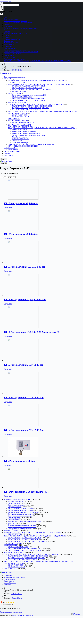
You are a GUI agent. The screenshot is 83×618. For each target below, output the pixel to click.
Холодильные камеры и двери (14, 59)
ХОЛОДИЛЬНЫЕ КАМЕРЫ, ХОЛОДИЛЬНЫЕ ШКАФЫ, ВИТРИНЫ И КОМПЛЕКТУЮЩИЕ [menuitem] (41, 128)
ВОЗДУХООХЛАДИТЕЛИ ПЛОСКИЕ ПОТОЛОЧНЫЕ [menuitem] (31, 89)
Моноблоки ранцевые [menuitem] (19, 137)
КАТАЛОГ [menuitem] (8, 79)
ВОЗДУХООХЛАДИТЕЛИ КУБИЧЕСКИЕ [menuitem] (27, 88)
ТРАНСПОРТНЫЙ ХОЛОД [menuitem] (18, 102)
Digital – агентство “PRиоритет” (23, 615)
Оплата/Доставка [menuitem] (10, 583)
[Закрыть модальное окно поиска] (1, 3)
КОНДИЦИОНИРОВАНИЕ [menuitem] (18, 120)
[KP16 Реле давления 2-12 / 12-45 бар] (23, 360)
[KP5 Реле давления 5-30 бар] (23, 456)
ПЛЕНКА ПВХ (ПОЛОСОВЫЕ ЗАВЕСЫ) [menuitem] (27, 109)
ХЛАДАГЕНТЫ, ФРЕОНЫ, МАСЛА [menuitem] (21, 124)
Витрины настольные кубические (15, 21)
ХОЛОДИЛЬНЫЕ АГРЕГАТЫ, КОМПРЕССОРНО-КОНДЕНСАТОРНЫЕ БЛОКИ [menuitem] (37, 80)
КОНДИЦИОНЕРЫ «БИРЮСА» (15, 33)
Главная (7, 24)
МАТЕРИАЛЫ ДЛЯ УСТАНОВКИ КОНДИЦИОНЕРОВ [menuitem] (32, 106)
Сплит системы (9, 57)
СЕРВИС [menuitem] (7, 153)
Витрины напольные (11, 19)
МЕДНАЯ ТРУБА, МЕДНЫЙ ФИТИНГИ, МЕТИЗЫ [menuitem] (30, 108)
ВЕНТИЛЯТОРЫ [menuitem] (14, 119)
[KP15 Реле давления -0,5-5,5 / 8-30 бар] (23, 262)
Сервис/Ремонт (9, 55)
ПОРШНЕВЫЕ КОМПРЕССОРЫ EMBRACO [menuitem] (28, 99)
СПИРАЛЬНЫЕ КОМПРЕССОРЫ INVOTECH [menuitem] (28, 100)
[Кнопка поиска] (2, 8)
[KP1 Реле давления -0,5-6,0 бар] (23, 199)
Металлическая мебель (12, 39)
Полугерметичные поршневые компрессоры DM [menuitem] (29, 95)
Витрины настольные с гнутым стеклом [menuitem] (26, 133)
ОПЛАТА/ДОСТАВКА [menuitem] (12, 151)
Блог (5, 17)
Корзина (7, 37)
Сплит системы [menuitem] (17, 140)
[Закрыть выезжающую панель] (1, 14)
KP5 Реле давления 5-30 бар (19, 461)
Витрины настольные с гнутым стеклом (18, 22)
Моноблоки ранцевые (11, 42)
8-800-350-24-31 (16, 70)
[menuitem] (13, 79)
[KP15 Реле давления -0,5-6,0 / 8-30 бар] (23, 295)
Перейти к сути (5, 1)
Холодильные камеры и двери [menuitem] (14, 77)
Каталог (7, 32)
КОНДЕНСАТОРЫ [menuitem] (19, 91)
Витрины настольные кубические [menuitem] (24, 131)
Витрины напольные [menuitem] (19, 129)
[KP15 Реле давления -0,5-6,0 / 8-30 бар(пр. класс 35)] (23, 328)
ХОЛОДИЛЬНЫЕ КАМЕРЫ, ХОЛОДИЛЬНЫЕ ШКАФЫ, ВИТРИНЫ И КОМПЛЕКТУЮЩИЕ (37, 61)
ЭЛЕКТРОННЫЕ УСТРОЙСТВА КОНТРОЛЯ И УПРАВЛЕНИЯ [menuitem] (31, 144)
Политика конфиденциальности (15, 50)
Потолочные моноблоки (12, 53)
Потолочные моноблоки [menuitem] (20, 139)
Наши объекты (9, 44)
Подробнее (8, 207)
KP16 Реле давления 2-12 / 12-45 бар (24, 364)
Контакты (7, 35)
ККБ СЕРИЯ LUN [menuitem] (18, 82)
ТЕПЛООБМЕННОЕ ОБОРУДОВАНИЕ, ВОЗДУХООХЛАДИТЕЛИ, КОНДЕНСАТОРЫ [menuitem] (39, 84)
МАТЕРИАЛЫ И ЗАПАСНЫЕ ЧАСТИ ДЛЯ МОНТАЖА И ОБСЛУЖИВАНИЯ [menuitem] (36, 104)
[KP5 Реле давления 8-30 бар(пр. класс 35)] (23, 487)
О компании (8, 46)
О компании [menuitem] (8, 575)
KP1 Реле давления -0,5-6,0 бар (21, 203)
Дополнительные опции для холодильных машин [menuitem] (29, 135)
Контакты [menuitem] (7, 585)
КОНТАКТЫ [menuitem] (8, 155)
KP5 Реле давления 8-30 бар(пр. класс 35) (26, 491)
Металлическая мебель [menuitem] (20, 142)
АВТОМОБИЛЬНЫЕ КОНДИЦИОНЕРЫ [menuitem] (23, 146)
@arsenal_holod (17, 598)
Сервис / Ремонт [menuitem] (9, 579)
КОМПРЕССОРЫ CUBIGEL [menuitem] (22, 97)
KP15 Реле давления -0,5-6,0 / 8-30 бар (25, 299)
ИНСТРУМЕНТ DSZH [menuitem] (20, 115)
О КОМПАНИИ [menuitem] (9, 148)
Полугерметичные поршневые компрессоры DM (21, 52)
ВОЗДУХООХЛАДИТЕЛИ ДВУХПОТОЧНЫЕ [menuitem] (28, 86)
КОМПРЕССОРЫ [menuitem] (14, 93)
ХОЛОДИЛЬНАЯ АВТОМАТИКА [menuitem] (20, 126)
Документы (8, 26)
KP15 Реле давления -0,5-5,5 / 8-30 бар (25, 266)
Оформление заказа (11, 48)
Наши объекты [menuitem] (13, 150)
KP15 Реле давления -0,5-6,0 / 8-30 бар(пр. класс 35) (32, 332)
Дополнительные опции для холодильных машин (21, 28)
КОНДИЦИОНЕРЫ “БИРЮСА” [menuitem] (23, 122)
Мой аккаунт (8, 41)
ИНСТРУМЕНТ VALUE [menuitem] (20, 117)
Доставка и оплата (10, 30)
